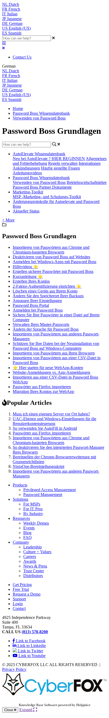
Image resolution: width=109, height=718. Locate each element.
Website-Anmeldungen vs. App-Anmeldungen (51, 372)
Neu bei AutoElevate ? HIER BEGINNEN (49, 158)
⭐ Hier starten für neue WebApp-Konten (48, 367)
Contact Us (22, 57)
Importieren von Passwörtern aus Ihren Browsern (54, 353)
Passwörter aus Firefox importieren (42, 386)
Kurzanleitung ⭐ (28, 276)
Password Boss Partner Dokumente (42, 187)
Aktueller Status (26, 211)
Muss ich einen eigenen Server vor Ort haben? (51, 414)
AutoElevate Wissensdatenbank (39, 154)
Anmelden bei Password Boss (38, 310)
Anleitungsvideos (27, 173)
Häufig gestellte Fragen (60, 168)
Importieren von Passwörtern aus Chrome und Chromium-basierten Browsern (51, 249)
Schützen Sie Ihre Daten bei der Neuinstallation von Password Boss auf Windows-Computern (56, 346)
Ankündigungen (26, 168)
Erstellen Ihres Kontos (31, 281)
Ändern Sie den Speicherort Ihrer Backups (48, 296)
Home (18, 108)
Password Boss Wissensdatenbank (41, 113)
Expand (26, 709)
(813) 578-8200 (35, 632)
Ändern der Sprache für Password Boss (46, 329)
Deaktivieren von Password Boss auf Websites (51, 257)
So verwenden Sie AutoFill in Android (45, 428)
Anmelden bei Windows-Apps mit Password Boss (54, 261)
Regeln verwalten (63, 163)
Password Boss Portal (31, 305)
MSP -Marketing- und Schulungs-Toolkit (47, 196)
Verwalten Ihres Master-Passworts (41, 324)
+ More (8, 220)
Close (9, 710)
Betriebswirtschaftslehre (87, 182)
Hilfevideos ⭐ (25, 266)
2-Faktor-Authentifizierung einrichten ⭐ (47, 286)
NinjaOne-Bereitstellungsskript (38, 466)
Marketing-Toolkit (28, 192)
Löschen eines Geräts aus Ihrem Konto (45, 291)
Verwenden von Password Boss (39, 118)
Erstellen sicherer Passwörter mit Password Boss (53, 271)
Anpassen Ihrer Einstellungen (37, 300)
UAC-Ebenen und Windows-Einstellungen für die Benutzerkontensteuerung (54, 421)
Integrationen (90, 163)
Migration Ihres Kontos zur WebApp (43, 391)
